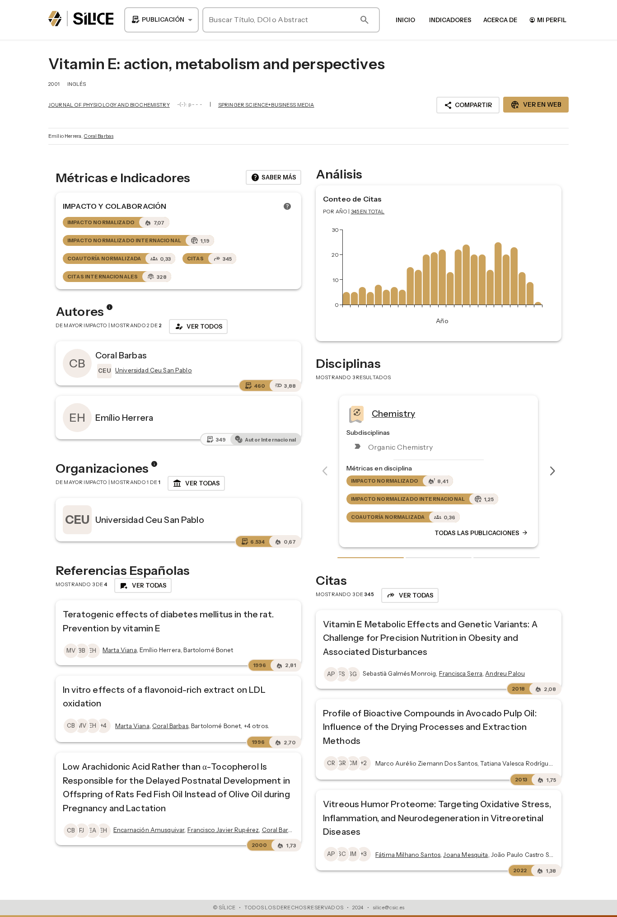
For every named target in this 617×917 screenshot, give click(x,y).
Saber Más (273, 177)
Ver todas (196, 483)
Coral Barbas (98, 136)
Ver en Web (535, 104)
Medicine (439, 413)
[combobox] (161, 20)
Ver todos (198, 326)
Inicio (405, 20)
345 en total (368, 211)
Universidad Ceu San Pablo (149, 519)
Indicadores (450, 20)
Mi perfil (547, 20)
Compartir (468, 105)
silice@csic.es (388, 907)
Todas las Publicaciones (531, 532)
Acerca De (500, 20)
